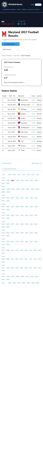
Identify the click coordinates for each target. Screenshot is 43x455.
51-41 (33, 150)
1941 (3, 244)
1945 (22, 241)
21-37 (33, 127)
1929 (3, 259)
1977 (12, 215)
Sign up (38, 4)
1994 (26, 198)
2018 (7, 180)
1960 (7, 227)
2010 (7, 183)
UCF (22, 141)
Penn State (24, 100)
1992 (35, 198)
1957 (12, 233)
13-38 (33, 123)
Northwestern (25, 127)
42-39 (33, 118)
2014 (26, 180)
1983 (31, 207)
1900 (8, 279)
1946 (17, 241)
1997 (12, 198)
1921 (39, 259)
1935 (21, 250)
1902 (36, 276)
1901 (3, 279)
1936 (16, 250)
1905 (22, 276)
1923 (30, 259)
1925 (21, 259)
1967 (12, 224)
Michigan (23, 109)
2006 (18, 189)
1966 (17, 224)
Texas (23, 150)
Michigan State (25, 105)
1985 (22, 207)
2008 (8, 189)
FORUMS (37, 9)
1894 (28, 283)
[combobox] (11, 49)
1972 (35, 215)
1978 (7, 215)
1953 (31, 233)
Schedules (17, 55)
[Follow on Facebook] (18, 24)
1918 (7, 268)
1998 (7, 198)
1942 (35, 241)
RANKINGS (13, 9)
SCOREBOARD (6, 9)
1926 (16, 259)
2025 (14, 174)
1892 (37, 283)
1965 (22, 224)
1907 (12, 276)
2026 (9, 174)
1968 (7, 224)
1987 (12, 207)
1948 (7, 241)
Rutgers (23, 114)
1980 (7, 209)
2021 (32, 174)
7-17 (33, 105)
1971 (3, 218)
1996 (17, 198)
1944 (26, 241)
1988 (7, 207)
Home (3, 55)
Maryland (9, 55)
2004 (27, 189)
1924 (26, 259)
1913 (30, 268)
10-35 (33, 109)
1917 (12, 268)
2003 (32, 189)
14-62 (33, 132)
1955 (22, 233)
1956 (17, 233)
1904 (27, 276)
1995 (22, 198)
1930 (3, 253)
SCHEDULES (30, 9)
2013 (31, 180)
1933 (30, 250)
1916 (16, 268)
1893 (33, 283)
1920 (3, 262)
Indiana (23, 118)
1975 (22, 215)
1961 (3, 227)
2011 (3, 183)
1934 (26, 250)
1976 (17, 215)
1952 (35, 233)
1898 (14, 283)
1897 (18, 283)
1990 (7, 201)
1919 (3, 268)
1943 (31, 241)
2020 (37, 174)
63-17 (33, 146)
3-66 (33, 100)
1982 (35, 207)
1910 (3, 270)
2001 (3, 192)
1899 (9, 283)
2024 (18, 174)
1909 (3, 276)
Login (32, 4)
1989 (3, 207)
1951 (3, 236)
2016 (17, 180)
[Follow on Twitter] (21, 24)
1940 (7, 244)
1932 (35, 250)
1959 (3, 233)
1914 (26, 268)
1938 (7, 250)
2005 (22, 189)
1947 (12, 241)
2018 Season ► (36, 163)
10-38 (33, 141)
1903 (32, 276)
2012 (36, 180)
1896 (23, 283)
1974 (26, 215)
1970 (7, 218)
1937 (12, 250)
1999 (3, 198)
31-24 (33, 137)
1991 (3, 201)
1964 (26, 224)
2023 (23, 174)
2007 (13, 189)
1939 (3, 250)
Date (10, 96)
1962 (35, 224)
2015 (22, 180)
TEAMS (18, 9)
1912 (35, 268)
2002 (37, 189)
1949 (3, 241)
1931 (39, 250)
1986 (17, 207)
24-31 (33, 114)
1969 (3, 224)
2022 (28, 174)
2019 (3, 180)
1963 (31, 224)
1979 (3, 215)
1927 (12, 259)
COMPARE (24, 9)
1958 (7, 233)
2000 (8, 192)
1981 (3, 209)
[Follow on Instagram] (24, 24)
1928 (7, 259)
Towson (23, 146)
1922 (35, 259)
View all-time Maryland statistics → (14, 82)
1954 (26, 233)
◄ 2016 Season (6, 163)
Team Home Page (9, 44)
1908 (8, 276)
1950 (7, 236)
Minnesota (24, 137)
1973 (31, 215)
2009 (3, 189)
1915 (21, 268)
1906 (17, 276)
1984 (26, 207)
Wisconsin (24, 123)
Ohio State (24, 132)
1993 (31, 198)
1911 (39, 268)
